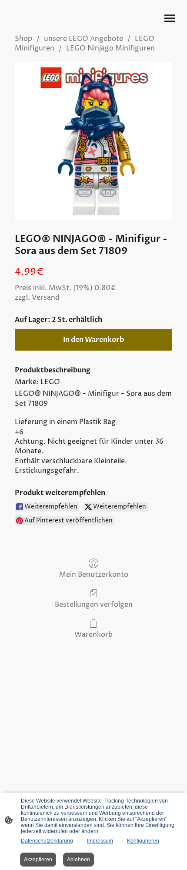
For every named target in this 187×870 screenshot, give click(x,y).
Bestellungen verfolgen (94, 604)
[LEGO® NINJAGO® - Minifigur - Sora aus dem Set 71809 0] (93, 141)
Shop (23, 39)
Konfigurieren (143, 841)
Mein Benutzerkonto (93, 574)
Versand (46, 297)
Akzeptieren (38, 860)
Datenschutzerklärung (47, 841)
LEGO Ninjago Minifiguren (110, 48)
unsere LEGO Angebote (83, 39)
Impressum (100, 841)
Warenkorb (93, 634)
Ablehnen (78, 860)
